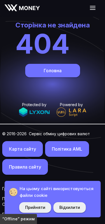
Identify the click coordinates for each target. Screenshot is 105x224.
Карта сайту (22, 149)
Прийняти (35, 207)
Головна (53, 70)
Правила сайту (25, 167)
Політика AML (67, 149)
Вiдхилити (69, 207)
